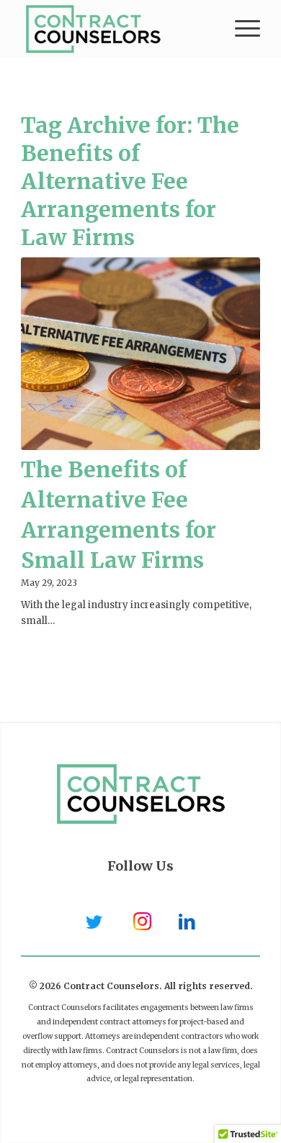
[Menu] (240, 29)
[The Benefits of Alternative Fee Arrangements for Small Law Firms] (140, 353)
